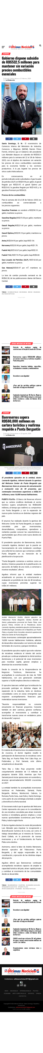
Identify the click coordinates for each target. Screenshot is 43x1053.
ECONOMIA (7, 993)
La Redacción (10, 80)
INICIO (6, 991)
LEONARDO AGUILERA (33, 885)
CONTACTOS (22, 996)
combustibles (13, 292)
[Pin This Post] (25, 139)
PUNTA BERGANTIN (8, 888)
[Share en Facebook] (9, 139)
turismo (19, 888)
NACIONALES (14, 991)
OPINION (38, 993)
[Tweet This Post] (17, 139)
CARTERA (22, 885)
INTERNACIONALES (25, 991)
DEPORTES (31, 993)
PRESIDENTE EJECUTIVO (10, 887)
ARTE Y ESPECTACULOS (19, 993)
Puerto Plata (23, 887)
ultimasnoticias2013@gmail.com (26, 979)
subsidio (37, 292)
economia (23, 292)
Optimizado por (21, 1009)
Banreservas (12, 885)
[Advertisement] (21, 21)
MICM (30, 292)
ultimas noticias (8, 294)
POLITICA (35, 991)
